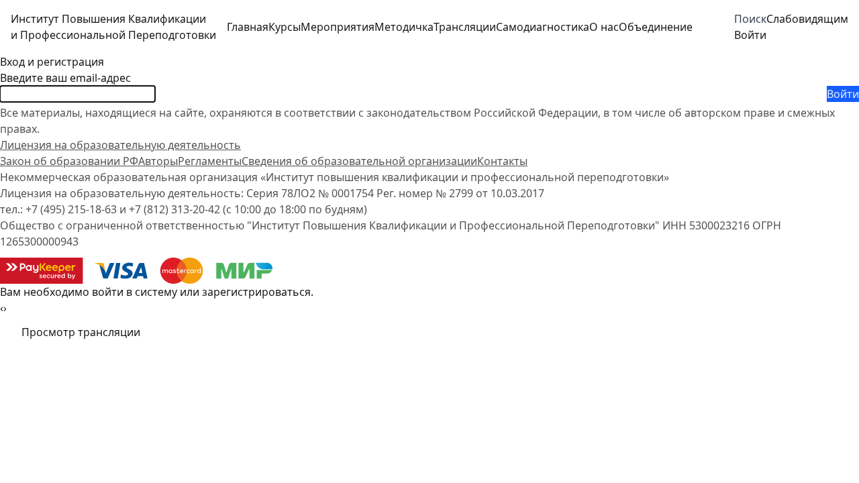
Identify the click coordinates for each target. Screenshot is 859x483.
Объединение (656, 26)
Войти (843, 94)
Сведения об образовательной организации (359, 161)
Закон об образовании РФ (69, 161)
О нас (604, 26)
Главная (247, 26)
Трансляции (465, 26)
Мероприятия (337, 26)
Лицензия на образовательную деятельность (120, 145)
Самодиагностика (542, 26)
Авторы (158, 161)
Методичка (404, 26)
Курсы (284, 26)
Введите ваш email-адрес (65, 77)
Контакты (502, 161)
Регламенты (210, 161)
